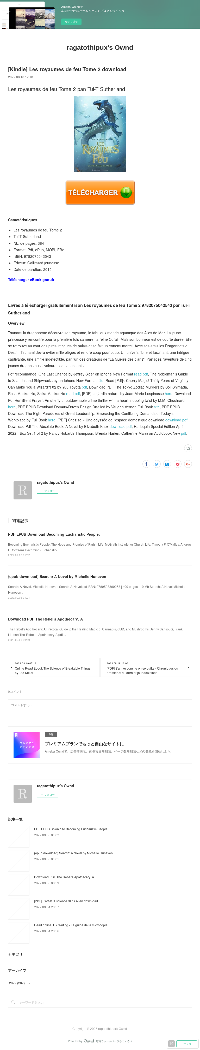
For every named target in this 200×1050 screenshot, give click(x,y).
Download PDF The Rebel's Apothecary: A (45, 619)
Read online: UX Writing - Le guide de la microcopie (71, 925)
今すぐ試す (71, 21)
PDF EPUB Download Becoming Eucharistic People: (54, 534)
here (168, 393)
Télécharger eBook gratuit (31, 279)
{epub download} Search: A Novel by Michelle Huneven (57, 576)
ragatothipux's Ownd (100, 47)
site (100, 380)
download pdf (176, 419)
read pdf (141, 374)
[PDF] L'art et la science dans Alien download (66, 901)
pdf (84, 387)
